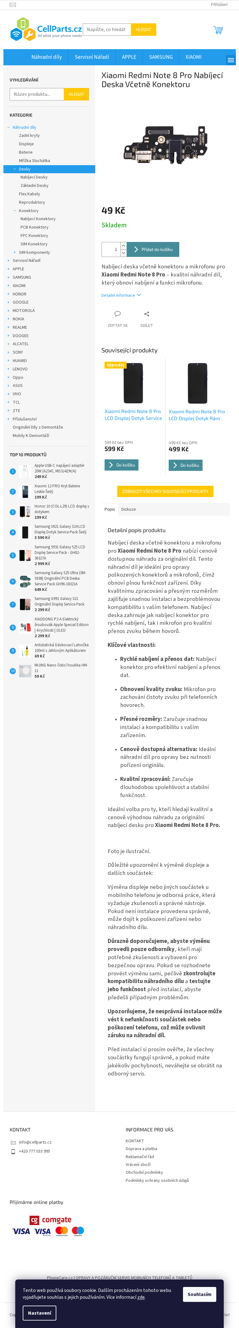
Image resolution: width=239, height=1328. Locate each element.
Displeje (26, 144)
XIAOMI (19, 286)
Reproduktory (32, 202)
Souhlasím (200, 1294)
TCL (16, 402)
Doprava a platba (141, 1149)
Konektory (29, 211)
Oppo (18, 377)
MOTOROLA (24, 311)
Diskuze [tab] (128, 509)
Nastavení (39, 1313)
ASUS (18, 386)
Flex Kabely (29, 194)
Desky (24, 169)
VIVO (17, 394)
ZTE (16, 411)
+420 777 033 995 (34, 1151)
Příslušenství (25, 419)
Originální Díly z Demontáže (38, 427)
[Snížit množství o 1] (123, 253)
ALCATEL (21, 344)
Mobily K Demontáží (31, 436)
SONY (18, 352)
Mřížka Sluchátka (34, 161)
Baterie (26, 152)
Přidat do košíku (157, 249)
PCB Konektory (35, 227)
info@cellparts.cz (35, 1142)
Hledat (143, 29)
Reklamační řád (140, 1157)
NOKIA (18, 319)
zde (141, 1297)
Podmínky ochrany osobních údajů (157, 1180)
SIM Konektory (34, 244)
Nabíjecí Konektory (38, 219)
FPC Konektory (34, 236)
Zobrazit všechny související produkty (165, 491)
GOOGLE (21, 302)
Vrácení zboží (138, 1165)
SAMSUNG (22, 277)
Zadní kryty (29, 135)
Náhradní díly (24, 127)
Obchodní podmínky (144, 1172)
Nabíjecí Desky (34, 177)
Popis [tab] (110, 509)
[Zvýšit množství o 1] (123, 245)
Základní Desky (35, 186)
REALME (20, 327)
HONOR (19, 294)
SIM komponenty (34, 252)
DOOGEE (21, 336)
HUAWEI (20, 361)
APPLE (18, 269)
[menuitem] (46, 57)
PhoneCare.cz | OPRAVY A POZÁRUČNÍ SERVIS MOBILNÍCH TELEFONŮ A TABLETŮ (119, 1278)
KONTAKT (135, 1141)
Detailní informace (118, 295)
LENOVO (20, 369)
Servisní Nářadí (26, 261)
